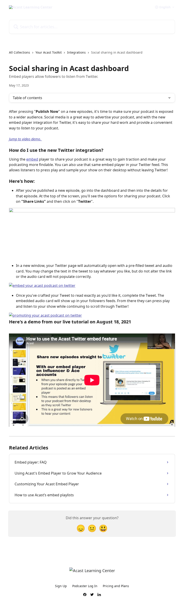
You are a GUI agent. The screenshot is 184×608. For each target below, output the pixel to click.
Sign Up (61, 586)
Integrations (76, 52)
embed (32, 159)
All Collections (19, 52)
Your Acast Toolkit (48, 52)
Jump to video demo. (25, 139)
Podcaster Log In (84, 586)
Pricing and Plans (116, 586)
